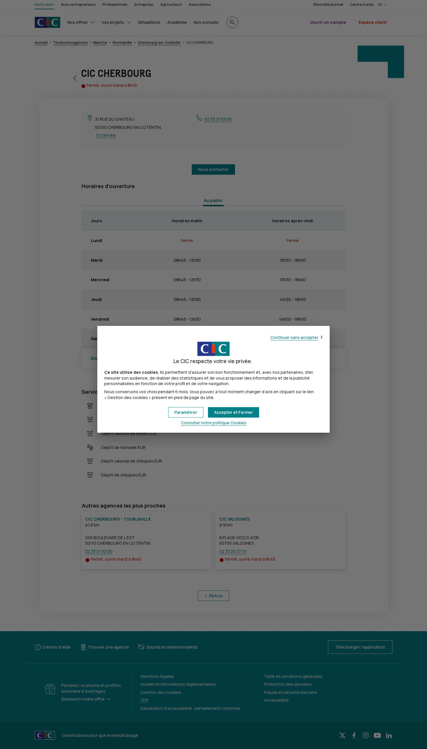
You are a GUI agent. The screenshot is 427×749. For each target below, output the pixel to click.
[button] (233, 412)
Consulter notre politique (213, 422)
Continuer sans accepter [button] (294, 337)
